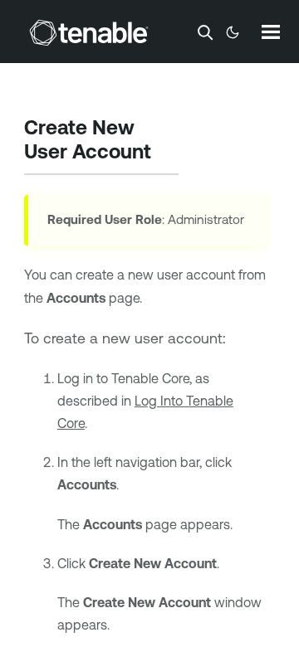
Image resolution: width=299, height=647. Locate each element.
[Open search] (205, 32)
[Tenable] (89, 32)
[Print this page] (165, 153)
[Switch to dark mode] (232, 32)
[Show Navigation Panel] (271, 31)
